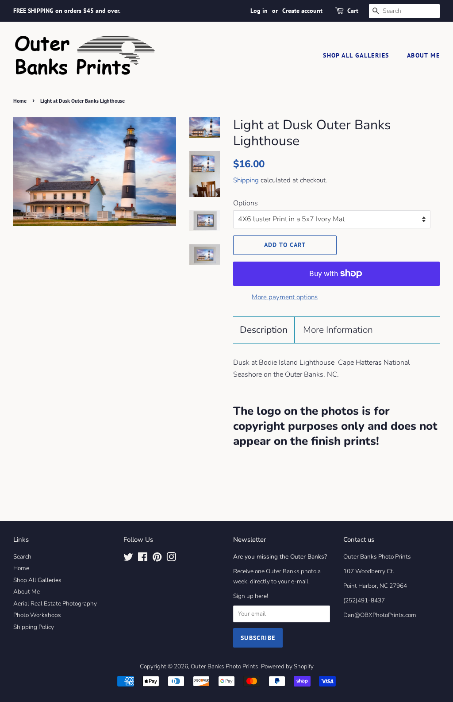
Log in (259, 11)
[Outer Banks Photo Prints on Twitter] (128, 559)
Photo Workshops (37, 615)
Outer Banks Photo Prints (224, 666)
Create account (302, 11)
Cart (352, 11)
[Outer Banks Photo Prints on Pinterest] (157, 559)
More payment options (285, 297)
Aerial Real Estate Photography (55, 603)
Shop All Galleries (356, 55)
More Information (338, 330)
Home (20, 100)
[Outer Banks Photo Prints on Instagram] (171, 559)
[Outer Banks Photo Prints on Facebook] (143, 559)
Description (264, 330)
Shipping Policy (33, 627)
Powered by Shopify (287, 666)
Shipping (246, 180)
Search (22, 556)
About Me (423, 55)
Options (245, 203)
